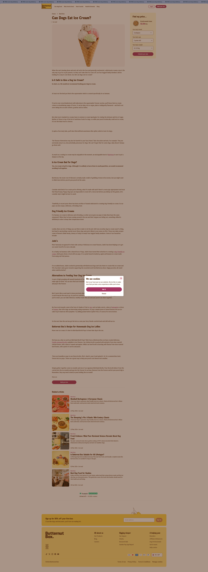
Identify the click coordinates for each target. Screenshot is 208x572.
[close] (121, 278)
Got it (104, 289)
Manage (104, 293)
